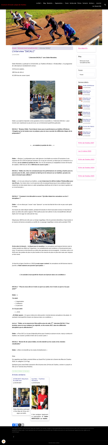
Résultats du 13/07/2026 (87, 98)
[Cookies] (3, 441)
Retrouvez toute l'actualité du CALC (28, 48)
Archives (91, 3)
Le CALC (38, 3)
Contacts (85, 3)
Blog (44, 3)
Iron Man (15, 371)
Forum (67, 3)
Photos (79, 3)
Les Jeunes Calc (96, 6)
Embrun (21, 371)
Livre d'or (98, 3)
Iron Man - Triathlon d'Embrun (38, 379)
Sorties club (73, 3)
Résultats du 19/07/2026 (87, 91)
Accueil (14, 48)
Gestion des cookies (54, 443)
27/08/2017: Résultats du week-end (20, 379)
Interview (26, 371)
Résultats (50, 3)
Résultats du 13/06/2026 (87, 132)
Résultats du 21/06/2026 (87, 120)
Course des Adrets (88, 126)
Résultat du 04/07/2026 (86, 113)
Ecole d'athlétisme (88, 85)
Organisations (59, 3)
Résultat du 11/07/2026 (86, 106)
